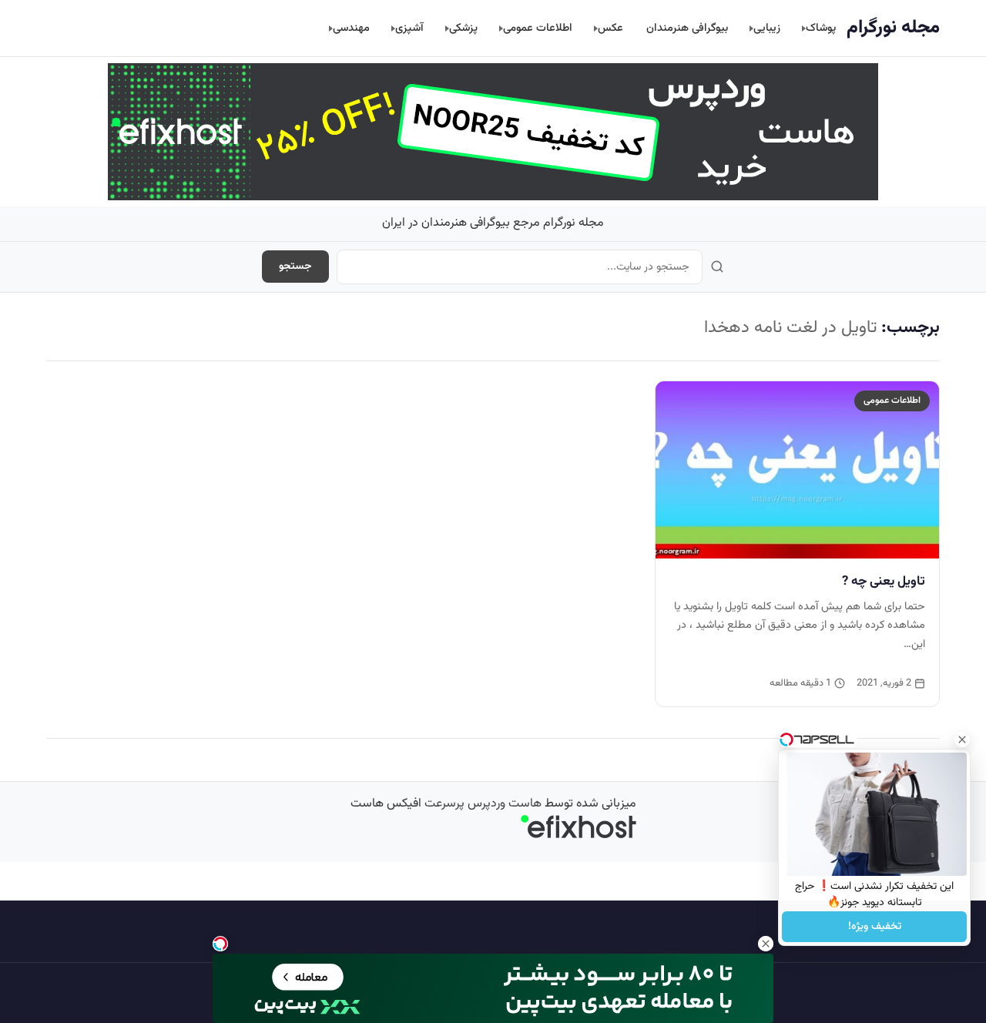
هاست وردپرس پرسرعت (483, 803)
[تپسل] (220, 943)
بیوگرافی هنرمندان (687, 28)
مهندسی (351, 28)
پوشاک (821, 28)
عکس (610, 28)
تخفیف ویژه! (874, 926)
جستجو (295, 266)
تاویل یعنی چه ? (883, 582)
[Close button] (962, 739)
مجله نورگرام (893, 27)
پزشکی (463, 28)
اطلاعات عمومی (537, 28)
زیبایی (766, 28)
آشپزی (409, 28)
